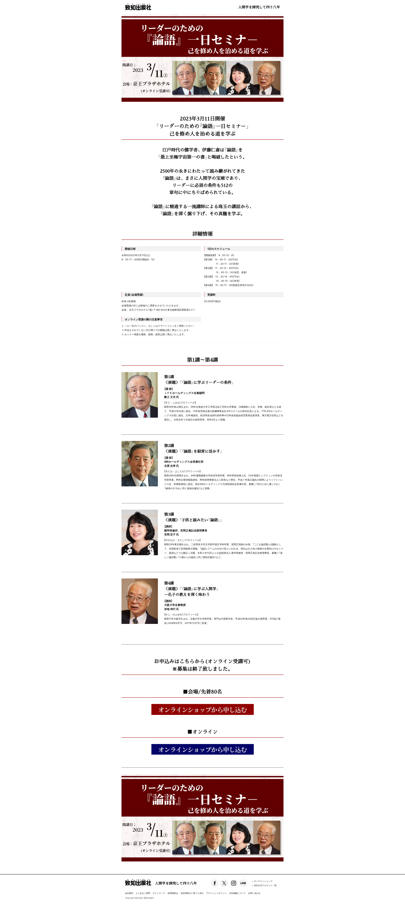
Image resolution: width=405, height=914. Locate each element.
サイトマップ (159, 893)
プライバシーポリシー (216, 893)
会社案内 (129, 893)
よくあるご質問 (143, 893)
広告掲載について (237, 893)
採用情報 (172, 893)
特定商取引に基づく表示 (192, 893)
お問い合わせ (254, 893)
